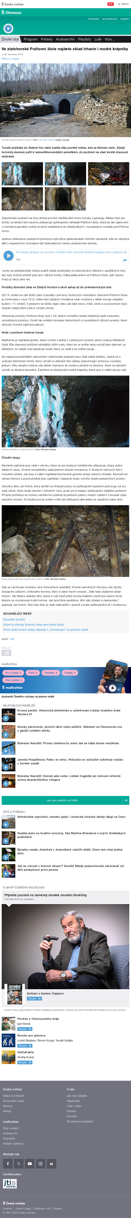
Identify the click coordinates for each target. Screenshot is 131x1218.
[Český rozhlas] (13, 4)
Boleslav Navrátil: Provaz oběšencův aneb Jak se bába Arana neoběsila (68, 743)
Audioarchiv (109, 19)
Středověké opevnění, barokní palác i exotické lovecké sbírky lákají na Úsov (71, 816)
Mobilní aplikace (13, 1143)
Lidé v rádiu (74, 1106)
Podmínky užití (42, 1208)
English (58, 1208)
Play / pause (8, 256)
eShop (7, 1111)
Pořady (47, 39)
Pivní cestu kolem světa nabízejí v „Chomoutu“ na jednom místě (45, 629)
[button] (124, 260)
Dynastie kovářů (14, 619)
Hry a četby (12, 672)
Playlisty (84, 39)
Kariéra (71, 1111)
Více (110, 39)
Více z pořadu (14, 812)
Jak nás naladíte (77, 1095)
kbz (12, 639)
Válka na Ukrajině (13, 1095)
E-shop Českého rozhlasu (24, 887)
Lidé (98, 39)
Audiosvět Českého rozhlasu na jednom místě (28, 696)
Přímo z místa (10, 58)
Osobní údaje (23, 1208)
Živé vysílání (12, 680)
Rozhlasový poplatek (80, 1121)
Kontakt (72, 1116)
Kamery (124, 19)
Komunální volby (13, 1101)
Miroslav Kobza (46, 140)
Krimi (31, 672)
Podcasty (9, 1138)
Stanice (8, 1106)
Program (93, 19)
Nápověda (73, 1101)
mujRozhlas (9, 664)
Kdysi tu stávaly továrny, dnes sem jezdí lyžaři (33, 624)
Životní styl (10, 39)
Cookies (7, 1208)
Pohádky (49, 672)
